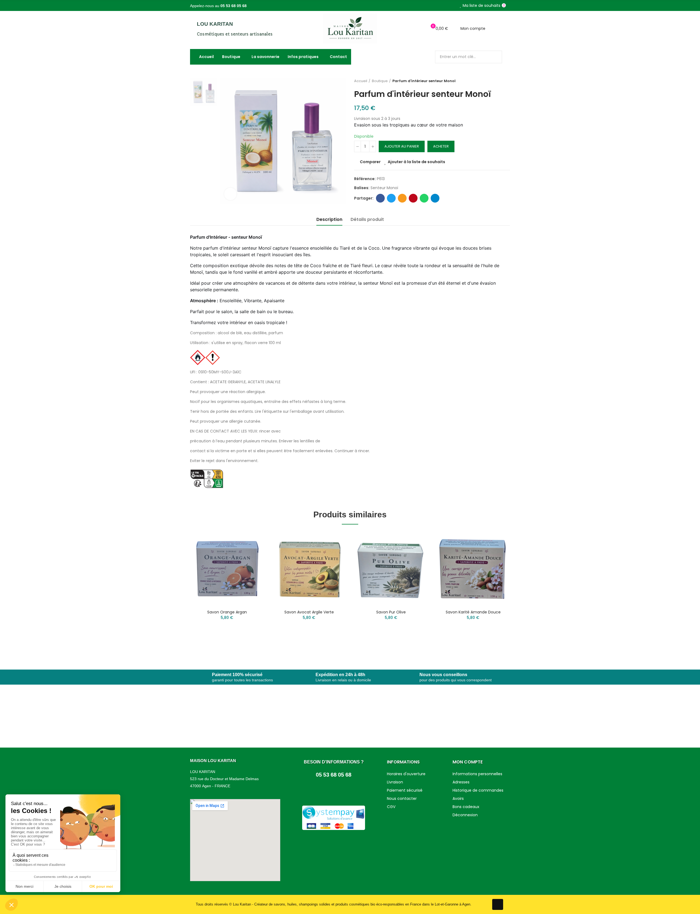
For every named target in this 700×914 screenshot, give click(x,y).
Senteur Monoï (384, 188)
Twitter (391, 198)
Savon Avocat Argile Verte (309, 612)
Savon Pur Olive (391, 612)
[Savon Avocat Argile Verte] (309, 568)
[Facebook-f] (497, 904)
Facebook (380, 198)
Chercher (493, 57)
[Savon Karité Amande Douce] (473, 568)
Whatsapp (424, 198)
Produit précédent (492, 81)
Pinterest (413, 198)
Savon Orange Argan (227, 612)
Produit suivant (506, 81)
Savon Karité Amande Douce (473, 612)
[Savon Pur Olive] (391, 568)
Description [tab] (329, 219)
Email (402, 198)
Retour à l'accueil (499, 81)
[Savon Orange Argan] (227, 568)
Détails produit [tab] (367, 219)
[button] (175, 591)
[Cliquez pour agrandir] (230, 194)
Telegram (435, 198)
